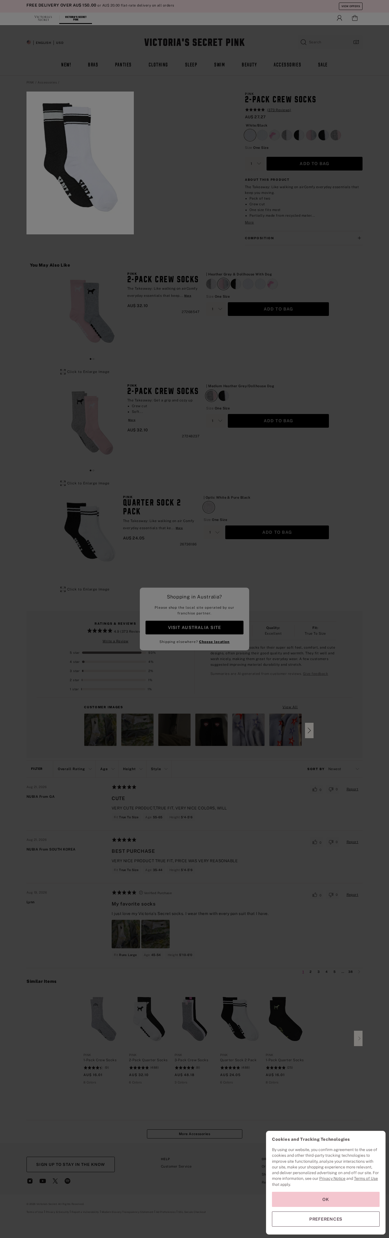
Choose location (214, 642)
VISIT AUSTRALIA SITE (194, 627)
